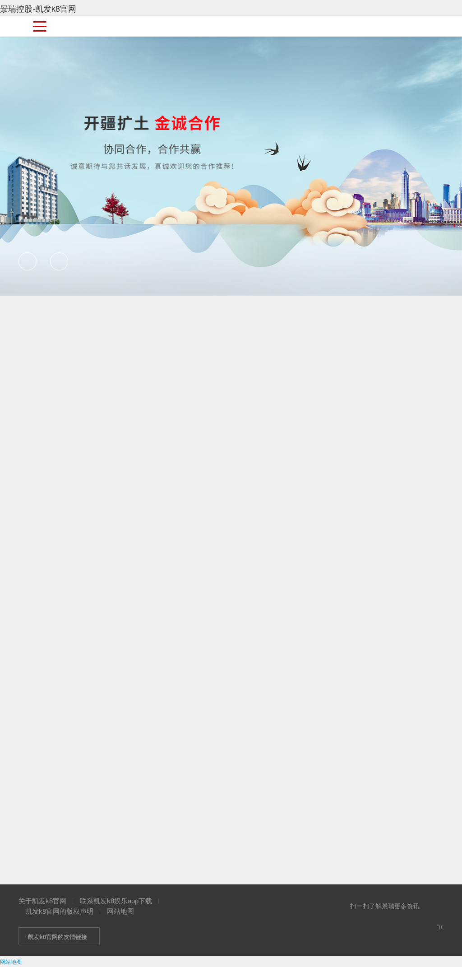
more (411, 593)
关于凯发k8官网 (42, 900)
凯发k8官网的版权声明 (59, 911)
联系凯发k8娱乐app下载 (116, 900)
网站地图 (120, 911)
